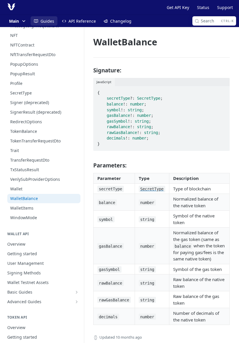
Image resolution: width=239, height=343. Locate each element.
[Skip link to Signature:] (89, 70)
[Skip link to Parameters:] (89, 165)
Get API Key (178, 7)
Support (225, 7)
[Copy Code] (222, 91)
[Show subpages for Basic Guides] (76, 292)
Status (203, 7)
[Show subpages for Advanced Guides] (76, 301)
